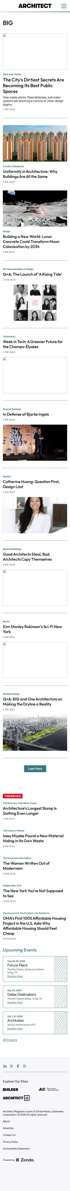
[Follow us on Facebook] (18, 1066)
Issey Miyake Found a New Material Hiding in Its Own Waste (33, 838)
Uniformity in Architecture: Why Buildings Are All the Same (30, 174)
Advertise (8, 1128)
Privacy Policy (10, 1141)
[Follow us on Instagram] (24, 1066)
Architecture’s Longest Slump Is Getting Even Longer (30, 811)
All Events (10, 1040)
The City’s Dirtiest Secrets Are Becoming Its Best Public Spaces (33, 85)
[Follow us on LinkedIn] (5, 1066)
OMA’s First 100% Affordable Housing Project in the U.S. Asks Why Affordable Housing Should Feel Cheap (34, 926)
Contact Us (9, 1135)
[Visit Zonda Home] (19, 1160)
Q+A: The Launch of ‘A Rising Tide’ (32, 274)
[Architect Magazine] (34, 6)
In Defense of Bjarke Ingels (26, 414)
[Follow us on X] (11, 1066)
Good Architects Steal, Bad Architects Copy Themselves (27, 557)
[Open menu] (63, 6)
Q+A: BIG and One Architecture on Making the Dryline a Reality (32, 701)
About (6, 1121)
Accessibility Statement (16, 1148)
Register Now (15, 976)
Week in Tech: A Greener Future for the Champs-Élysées (33, 344)
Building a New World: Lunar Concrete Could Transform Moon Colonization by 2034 (31, 241)
